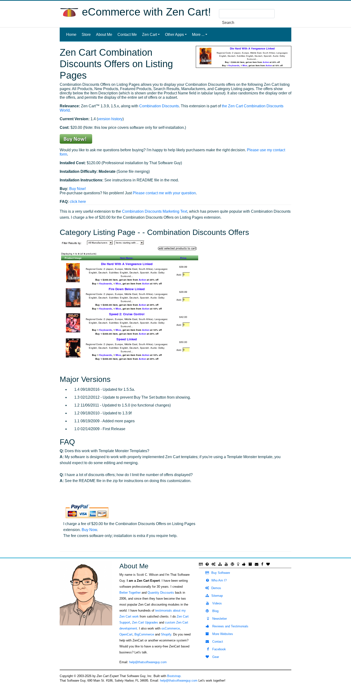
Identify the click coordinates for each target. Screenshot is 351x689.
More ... (198, 35)
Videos (216, 603)
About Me (104, 35)
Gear (215, 657)
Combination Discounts (159, 106)
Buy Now (89, 530)
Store (86, 35)
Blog (214, 611)
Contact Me (127, 35)
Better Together (130, 592)
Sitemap (217, 595)
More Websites (222, 634)
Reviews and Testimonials (229, 626)
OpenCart (126, 634)
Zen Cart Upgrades (145, 622)
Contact (217, 641)
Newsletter (219, 618)
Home (72, 35)
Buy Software (220, 573)
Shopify (166, 634)
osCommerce (170, 628)
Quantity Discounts (161, 592)
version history (110, 119)
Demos (216, 588)
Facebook (218, 649)
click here (78, 202)
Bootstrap (174, 676)
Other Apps (174, 35)
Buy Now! (77, 189)
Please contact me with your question (164, 193)
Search (228, 23)
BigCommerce (144, 634)
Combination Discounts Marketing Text (154, 211)
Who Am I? (219, 580)
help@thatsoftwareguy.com (148, 662)
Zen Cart (149, 35)
